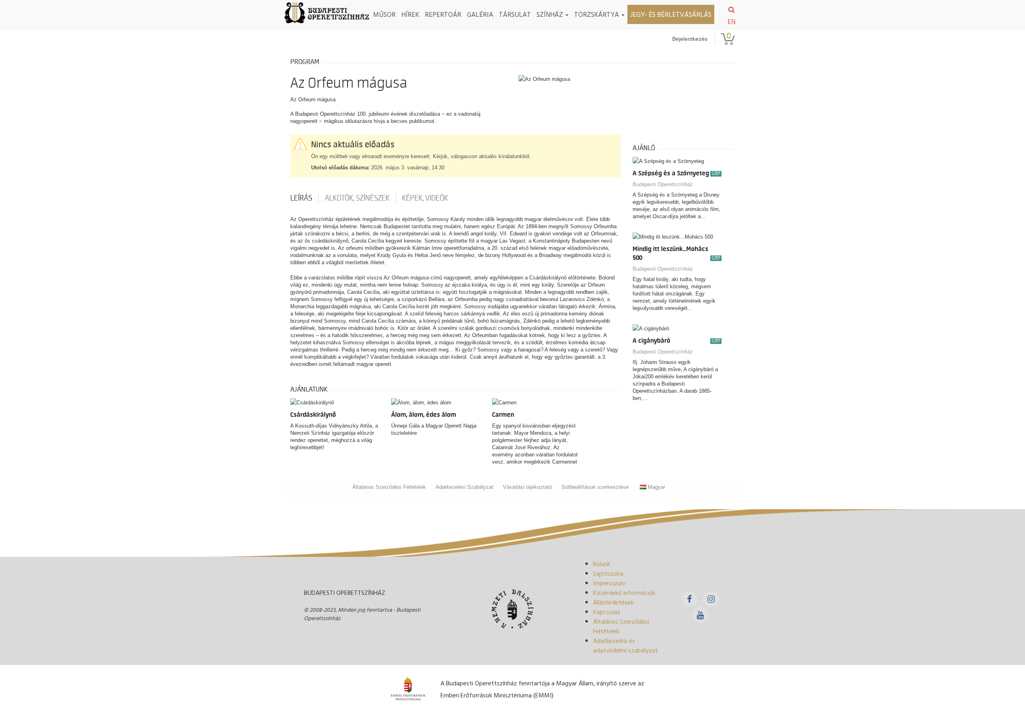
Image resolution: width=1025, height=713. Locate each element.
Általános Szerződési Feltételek (389, 487)
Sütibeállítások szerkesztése (595, 487)
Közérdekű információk (624, 592)
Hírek (410, 14)
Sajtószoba (608, 573)
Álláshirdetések (613, 602)
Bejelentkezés (689, 39)
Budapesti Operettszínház (663, 184)
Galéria (480, 14)
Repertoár (443, 14)
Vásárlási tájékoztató (527, 487)
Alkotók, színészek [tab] (357, 198)
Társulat (515, 14)
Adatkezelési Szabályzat (464, 487)
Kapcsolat (606, 612)
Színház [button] (551, 14)
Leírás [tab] (301, 198)
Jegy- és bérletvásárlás (670, 14)
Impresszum (609, 583)
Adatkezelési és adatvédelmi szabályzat (625, 645)
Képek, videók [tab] (425, 198)
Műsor (384, 14)
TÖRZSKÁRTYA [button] (597, 14)
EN (732, 21)
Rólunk (601, 563)
